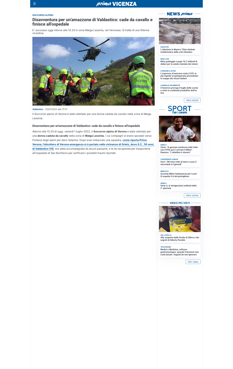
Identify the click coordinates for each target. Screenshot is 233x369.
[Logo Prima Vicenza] (116, 3)
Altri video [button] (193, 261)
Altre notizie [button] (192, 100)
